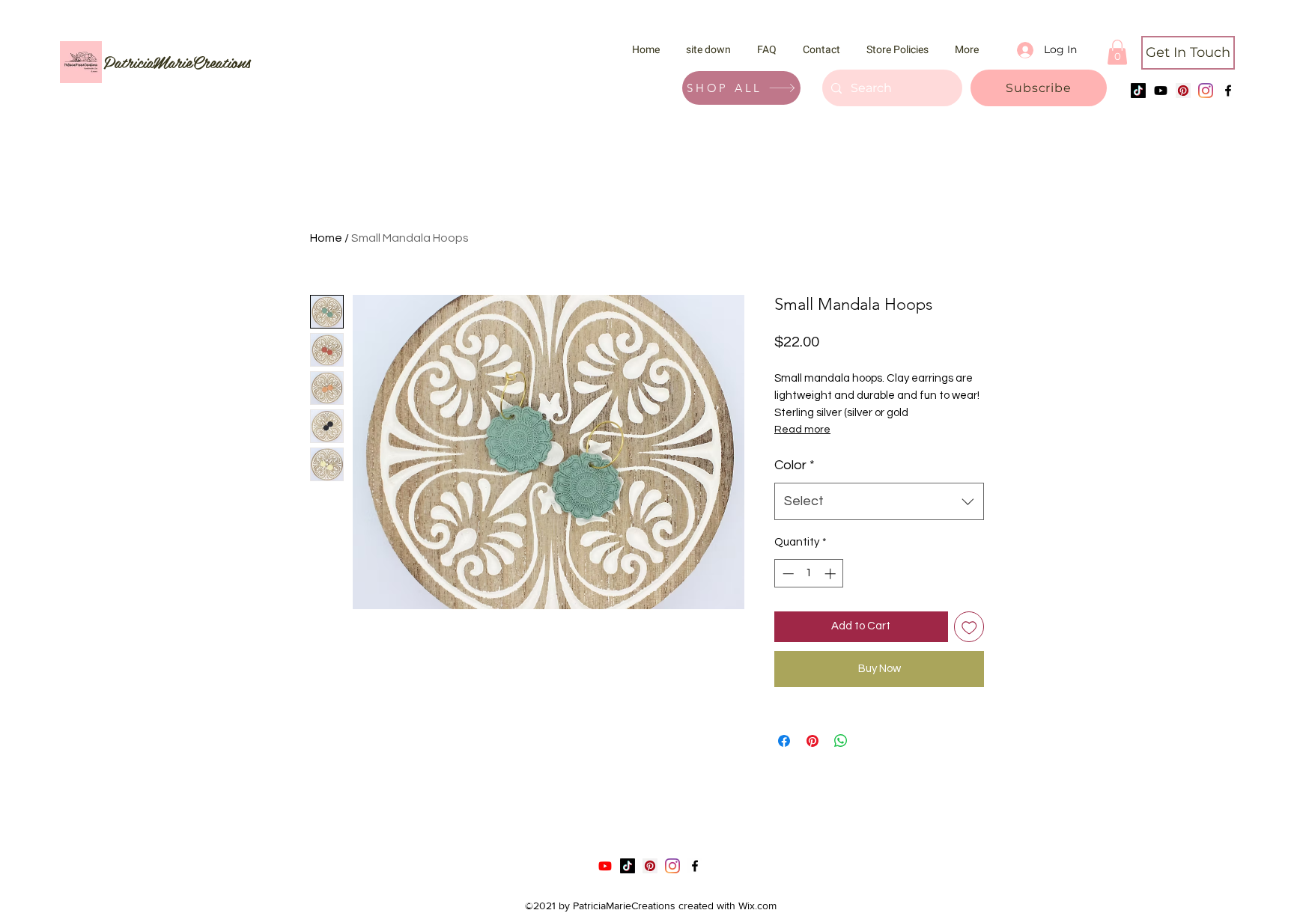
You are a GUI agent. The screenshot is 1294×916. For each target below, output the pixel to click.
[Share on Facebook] (784, 741)
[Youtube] (1160, 90)
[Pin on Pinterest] (812, 741)
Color (794, 465)
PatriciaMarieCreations (177, 61)
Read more (802, 429)
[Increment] (831, 573)
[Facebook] (1228, 90)
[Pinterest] (1183, 90)
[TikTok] (1138, 90)
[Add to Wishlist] (969, 626)
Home (326, 238)
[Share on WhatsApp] (841, 741)
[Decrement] (787, 573)
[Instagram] (1205, 90)
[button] (1038, 88)
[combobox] (879, 501)
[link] (1117, 52)
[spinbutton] (809, 573)
